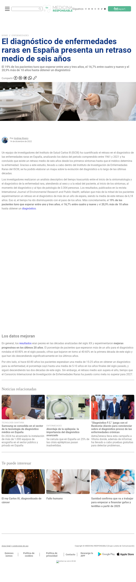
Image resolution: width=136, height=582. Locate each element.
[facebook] (16, 78)
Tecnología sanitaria (13, 423)
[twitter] (25, 78)
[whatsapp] (30, 78)
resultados (25, 343)
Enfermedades (20, 35)
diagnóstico (29, 208)
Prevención (97, 419)
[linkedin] (20, 78)
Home (5, 35)
